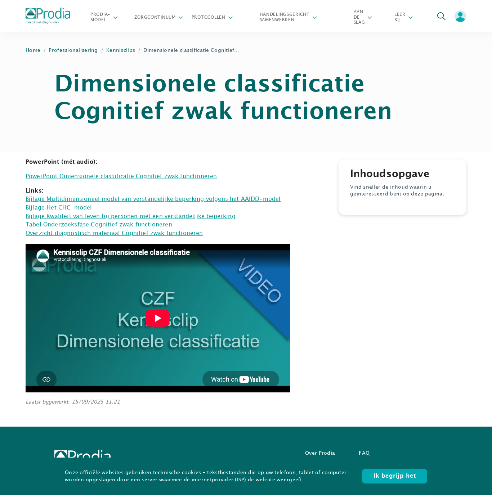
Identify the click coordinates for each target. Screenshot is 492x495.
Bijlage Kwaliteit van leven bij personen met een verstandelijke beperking (131, 216)
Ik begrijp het (395, 476)
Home (33, 50)
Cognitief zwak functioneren (175, 176)
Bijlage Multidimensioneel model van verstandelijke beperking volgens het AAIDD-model (153, 199)
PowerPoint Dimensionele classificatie (80, 176)
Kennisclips (120, 50)
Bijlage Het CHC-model (59, 208)
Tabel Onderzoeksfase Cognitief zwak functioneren (99, 225)
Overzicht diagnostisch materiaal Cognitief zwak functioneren (114, 233)
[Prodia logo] (48, 16)
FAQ (364, 453)
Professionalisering (73, 50)
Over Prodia (320, 453)
